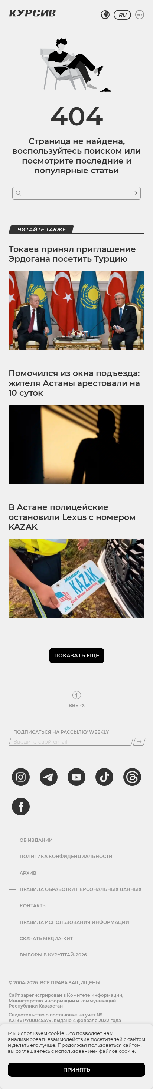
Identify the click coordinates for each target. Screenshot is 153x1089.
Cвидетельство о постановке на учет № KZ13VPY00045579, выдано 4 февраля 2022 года (65, 1017)
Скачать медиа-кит (46, 938)
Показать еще (76, 655)
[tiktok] (104, 777)
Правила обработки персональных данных (80, 889)
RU (122, 14)
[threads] (132, 777)
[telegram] (49, 777)
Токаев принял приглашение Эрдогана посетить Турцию (72, 254)
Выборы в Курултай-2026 (53, 955)
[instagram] (21, 777)
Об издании (36, 840)
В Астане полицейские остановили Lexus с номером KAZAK (72, 517)
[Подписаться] (139, 742)
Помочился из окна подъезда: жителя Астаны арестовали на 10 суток (74, 383)
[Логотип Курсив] (32, 13)
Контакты (33, 905)
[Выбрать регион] (105, 15)
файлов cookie (117, 1051)
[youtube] (76, 777)
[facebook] (21, 806)
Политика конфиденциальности (66, 856)
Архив (28, 873)
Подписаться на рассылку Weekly (61, 732)
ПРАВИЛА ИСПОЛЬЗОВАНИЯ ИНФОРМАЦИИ (74, 922)
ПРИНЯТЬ (76, 1069)
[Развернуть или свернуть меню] (139, 15)
